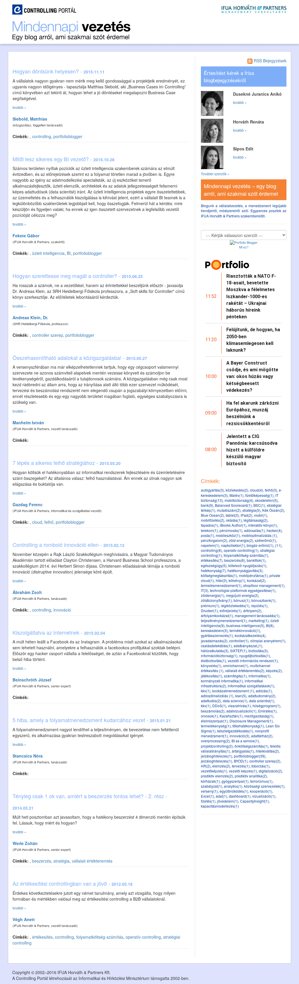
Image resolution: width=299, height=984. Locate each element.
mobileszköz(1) (228, 535)
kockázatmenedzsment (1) (233, 690)
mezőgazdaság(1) (258, 715)
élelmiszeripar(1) (214, 720)
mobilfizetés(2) (212, 520)
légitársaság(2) (255, 520)
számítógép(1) (235, 675)
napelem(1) (210, 545)
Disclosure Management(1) (251, 720)
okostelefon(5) (266, 500)
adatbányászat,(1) (248, 645)
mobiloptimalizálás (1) (259, 535)
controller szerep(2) (264, 760)
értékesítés (42, 937)
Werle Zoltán (25, 843)
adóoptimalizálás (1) (217, 695)
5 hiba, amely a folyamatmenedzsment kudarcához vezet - (92, 720)
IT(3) (204, 590)
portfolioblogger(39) (249, 755)
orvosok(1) (209, 715)
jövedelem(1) (227, 800)
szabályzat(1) (211, 786)
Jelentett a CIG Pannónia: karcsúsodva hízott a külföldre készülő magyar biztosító (251, 450)
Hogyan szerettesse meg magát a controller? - (78, 275)
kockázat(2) (256, 580)
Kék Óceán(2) (273, 510)
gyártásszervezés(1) (217, 635)
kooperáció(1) (261, 791)
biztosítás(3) (258, 650)
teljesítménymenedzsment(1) (224, 620)
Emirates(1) (267, 710)
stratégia (61, 861)
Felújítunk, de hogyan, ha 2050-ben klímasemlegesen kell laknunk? (253, 340)
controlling (41, 136)
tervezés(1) (241, 765)
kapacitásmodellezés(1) (220, 805)
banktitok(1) (256, 560)
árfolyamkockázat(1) (217, 615)
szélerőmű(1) (265, 540)
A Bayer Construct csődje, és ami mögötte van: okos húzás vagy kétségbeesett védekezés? (252, 376)
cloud (37, 522)
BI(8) (270, 625)
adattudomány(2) (261, 695)
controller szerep (47, 335)
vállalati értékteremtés (92, 861)
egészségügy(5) (214, 565)
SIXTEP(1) (238, 650)
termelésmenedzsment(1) (221, 585)
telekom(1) (209, 530)
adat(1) (221, 796)
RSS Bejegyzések (269, 60)
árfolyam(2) (252, 610)
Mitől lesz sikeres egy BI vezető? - (63, 159)
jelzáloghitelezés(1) (216, 755)
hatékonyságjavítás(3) (245, 570)
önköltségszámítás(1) (251, 745)
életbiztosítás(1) (213, 660)
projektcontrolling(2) (217, 745)
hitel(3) (221, 580)
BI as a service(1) (245, 740)
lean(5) (240, 695)
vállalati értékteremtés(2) (244, 670)
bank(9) (207, 505)
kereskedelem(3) (214, 630)
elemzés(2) (221, 765)
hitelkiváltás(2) (267, 750)
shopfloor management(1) (263, 585)
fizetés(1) (208, 800)
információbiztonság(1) (219, 655)
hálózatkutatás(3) (214, 650)
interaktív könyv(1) (262, 525)
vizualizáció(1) (263, 796)
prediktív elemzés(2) (217, 775)
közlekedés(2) (237, 489)
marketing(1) (258, 620)
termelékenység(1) (216, 725)
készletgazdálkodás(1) (235, 730)
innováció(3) (239, 735)
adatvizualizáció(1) (241, 710)
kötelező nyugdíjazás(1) (247, 565)
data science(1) (235, 700)
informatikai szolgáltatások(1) (251, 685)
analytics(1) (233, 786)
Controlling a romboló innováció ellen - (68, 544)
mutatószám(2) (229, 510)
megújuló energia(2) (242, 595)
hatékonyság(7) (213, 570)
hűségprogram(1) (266, 705)
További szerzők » (215, 173)
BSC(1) (259, 505)
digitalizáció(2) (270, 770)
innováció (62, 610)
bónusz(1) (242, 600)
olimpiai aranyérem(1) (267, 640)
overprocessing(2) (215, 740)
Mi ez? (243, 247)
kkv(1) (206, 690)
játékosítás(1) (211, 675)
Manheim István (28, 422)
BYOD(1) (241, 760)
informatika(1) (259, 675)
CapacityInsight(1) (254, 800)
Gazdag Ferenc (28, 504)
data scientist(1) (261, 700)
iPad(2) (246, 515)
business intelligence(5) (245, 625)
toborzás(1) (260, 765)
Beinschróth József (32, 680)
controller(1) (238, 640)
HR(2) (206, 765)
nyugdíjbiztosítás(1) (254, 655)
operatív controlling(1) (241, 550)
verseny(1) (209, 791)
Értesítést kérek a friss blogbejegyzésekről (229, 76)
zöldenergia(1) (212, 595)
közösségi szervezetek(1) (264, 786)
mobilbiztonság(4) (239, 500)
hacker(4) (274, 530)
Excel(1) (207, 796)
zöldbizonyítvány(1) (216, 600)
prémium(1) (210, 605)
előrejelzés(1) (230, 610)
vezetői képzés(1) (243, 770)
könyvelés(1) (211, 665)
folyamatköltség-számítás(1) (246, 555)
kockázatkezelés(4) (250, 635)
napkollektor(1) (233, 545)
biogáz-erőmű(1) (260, 545)
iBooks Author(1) (233, 525)
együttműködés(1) (234, 791)
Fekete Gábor (26, 235)
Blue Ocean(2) (212, 515)
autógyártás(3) (212, 489)
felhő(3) (271, 489)
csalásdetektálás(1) (216, 645)
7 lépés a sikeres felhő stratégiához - (67, 462)
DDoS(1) (219, 705)
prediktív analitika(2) (251, 775)
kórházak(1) (210, 781)
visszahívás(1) (239, 705)
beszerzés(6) (234, 560)
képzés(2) (274, 670)
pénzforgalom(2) (214, 540)
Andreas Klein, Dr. (30, 317)
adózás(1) (264, 690)
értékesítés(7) (211, 560)
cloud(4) (256, 489)
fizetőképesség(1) (259, 495)
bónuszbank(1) (263, 600)
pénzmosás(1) (231, 530)
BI (69, 253)
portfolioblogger (67, 136)
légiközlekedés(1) (235, 605)
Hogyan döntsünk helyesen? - (59, 71)
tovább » (19, 107)
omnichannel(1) (235, 665)
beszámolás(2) (213, 710)
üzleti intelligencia (48, 253)
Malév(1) (237, 495)
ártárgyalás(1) (243, 750)
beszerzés (41, 861)
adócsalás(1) (254, 530)
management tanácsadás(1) (257, 615)
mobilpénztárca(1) (253, 575)
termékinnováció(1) (245, 630)
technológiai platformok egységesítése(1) (242, 590)
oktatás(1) (234, 520)
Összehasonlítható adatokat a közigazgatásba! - (80, 357)
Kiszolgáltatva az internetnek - (59, 632)
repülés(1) (259, 605)
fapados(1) (209, 525)
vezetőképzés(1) (214, 770)
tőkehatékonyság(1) (248, 725)
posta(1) (207, 535)
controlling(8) (211, 550)
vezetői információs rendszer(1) (253, 660)
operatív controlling (143, 937)
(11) (278, 545)
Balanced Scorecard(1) (233, 505)
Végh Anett (24, 919)
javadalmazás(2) (214, 640)
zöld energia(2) (241, 540)
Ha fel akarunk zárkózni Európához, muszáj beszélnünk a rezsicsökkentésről (252, 413)
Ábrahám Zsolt (27, 592)
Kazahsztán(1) (231, 715)
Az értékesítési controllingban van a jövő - (73, 883)
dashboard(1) (240, 796)
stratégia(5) (251, 510)
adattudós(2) (211, 700)
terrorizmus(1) (261, 781)
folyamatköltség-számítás (99, 937)
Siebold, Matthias (30, 119)
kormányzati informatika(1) (222, 680)
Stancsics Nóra (28, 756)
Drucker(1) (209, 610)
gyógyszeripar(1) (235, 781)
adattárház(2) (261, 735)
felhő (48, 522)
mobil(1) (260, 515)
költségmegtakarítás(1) (219, 575)
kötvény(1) (237, 580)
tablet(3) (232, 515)
